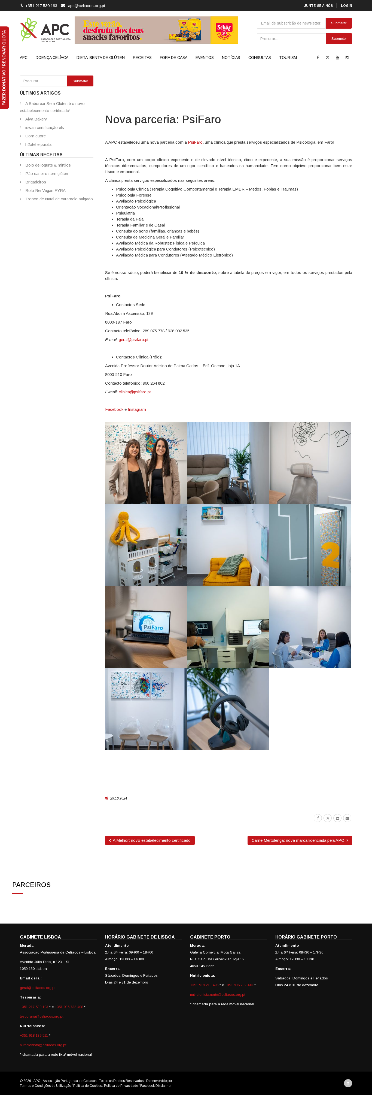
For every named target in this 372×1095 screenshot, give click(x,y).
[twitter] (328, 818)
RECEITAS (142, 57)
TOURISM (288, 57)
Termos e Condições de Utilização (45, 1086)
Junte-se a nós (318, 6)
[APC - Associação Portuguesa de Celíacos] (45, 30)
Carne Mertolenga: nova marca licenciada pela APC (298, 840)
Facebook (114, 409)
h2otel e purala (38, 144)
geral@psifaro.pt (133, 339)
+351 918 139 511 (34, 1035)
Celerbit (178, 1081)
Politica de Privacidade (121, 1086)
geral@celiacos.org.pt (37, 988)
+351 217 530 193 (34, 1007)
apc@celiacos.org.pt (86, 5)
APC (24, 57)
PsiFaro (195, 142)
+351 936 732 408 (69, 1007)
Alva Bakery (36, 119)
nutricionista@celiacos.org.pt (43, 1045)
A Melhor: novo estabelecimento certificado (151, 840)
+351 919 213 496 (204, 985)
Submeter (339, 39)
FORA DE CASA (173, 57)
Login (346, 6)
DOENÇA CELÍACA (52, 57)
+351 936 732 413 (239, 985)
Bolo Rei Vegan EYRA (45, 190)
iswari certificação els (44, 127)
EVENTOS (205, 57)
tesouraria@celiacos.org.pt (41, 1016)
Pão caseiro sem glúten (46, 173)
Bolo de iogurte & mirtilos (48, 165)
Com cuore (35, 136)
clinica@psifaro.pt (135, 392)
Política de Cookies (87, 1086)
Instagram (137, 409)
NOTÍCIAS (231, 57)
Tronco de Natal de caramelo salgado (59, 199)
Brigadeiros (35, 182)
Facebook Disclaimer (156, 1086)
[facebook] (318, 818)
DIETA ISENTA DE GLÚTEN (101, 57)
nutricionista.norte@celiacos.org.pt (217, 995)
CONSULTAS (259, 57)
